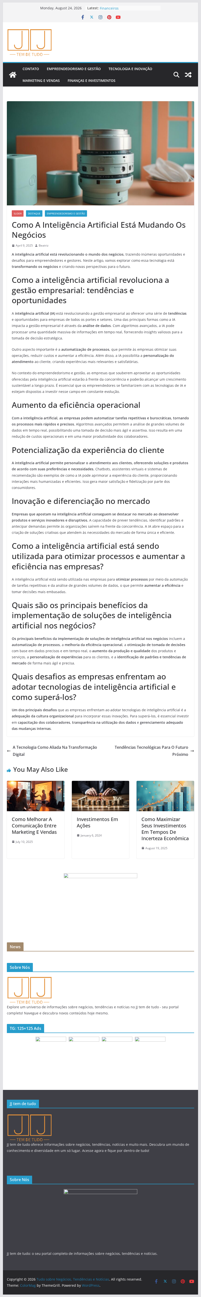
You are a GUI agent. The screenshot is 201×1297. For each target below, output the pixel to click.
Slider (18, 213)
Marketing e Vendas (41, 80)
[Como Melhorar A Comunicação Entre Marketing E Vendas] (35, 784)
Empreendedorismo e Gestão (74, 68)
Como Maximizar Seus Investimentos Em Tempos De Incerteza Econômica (165, 829)
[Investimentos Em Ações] (100, 784)
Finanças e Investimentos (91, 80)
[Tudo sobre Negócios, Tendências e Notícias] (13, 75)
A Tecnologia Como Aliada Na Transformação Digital (55, 751)
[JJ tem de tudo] (29, 978)
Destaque (34, 213)
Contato (31, 68)
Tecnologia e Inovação (130, 68)
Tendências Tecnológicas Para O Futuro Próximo (151, 751)
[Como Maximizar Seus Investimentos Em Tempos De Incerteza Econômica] (165, 784)
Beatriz (44, 245)
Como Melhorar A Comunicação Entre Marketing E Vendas (34, 825)
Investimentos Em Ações (97, 822)
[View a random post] (188, 75)
